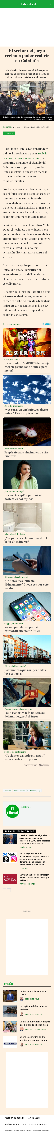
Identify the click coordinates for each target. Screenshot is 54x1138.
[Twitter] (12, 139)
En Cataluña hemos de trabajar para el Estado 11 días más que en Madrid (34, 877)
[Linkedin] (24, 139)
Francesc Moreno (28, 884)
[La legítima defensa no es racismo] (10, 1011)
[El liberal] (27, 3)
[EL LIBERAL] (12, 812)
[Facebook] (5, 139)
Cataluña (7, 791)
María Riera (25, 847)
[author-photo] (22, 999)
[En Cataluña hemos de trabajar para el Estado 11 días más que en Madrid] (10, 879)
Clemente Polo (32, 999)
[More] (44, 139)
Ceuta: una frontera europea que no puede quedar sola (35, 1023)
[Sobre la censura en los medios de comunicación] (10, 1042)
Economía (9, 133)
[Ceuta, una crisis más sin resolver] (10, 996)
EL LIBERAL (7, 127)
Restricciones (19, 791)
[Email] (31, 139)
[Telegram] (37, 139)
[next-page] (9, 890)
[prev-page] (4, 890)
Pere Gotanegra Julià (35, 1030)
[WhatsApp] (18, 139)
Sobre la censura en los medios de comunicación (33, 1038)
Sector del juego (34, 791)
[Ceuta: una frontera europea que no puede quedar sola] (10, 1026)
